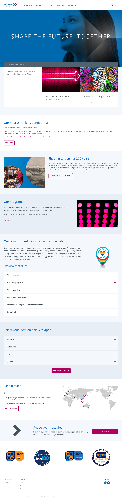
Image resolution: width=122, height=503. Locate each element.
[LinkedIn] (105, 482)
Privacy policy (23, 488)
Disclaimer (22, 485)
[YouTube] (108, 482)
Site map (22, 482)
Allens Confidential (25, 137)
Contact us (6, 482)
